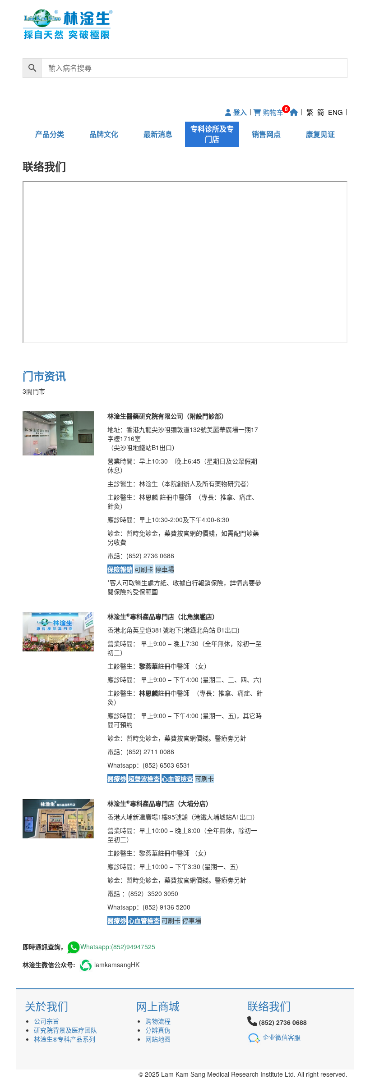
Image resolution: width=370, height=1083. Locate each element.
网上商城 (158, 1006)
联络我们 (269, 1006)
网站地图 (158, 1038)
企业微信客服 (282, 1037)
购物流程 (158, 1020)
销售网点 (266, 134)
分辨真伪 (158, 1029)
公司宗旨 (46, 1020)
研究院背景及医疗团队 (65, 1029)
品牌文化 (103, 134)
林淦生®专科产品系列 (64, 1038)
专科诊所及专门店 (212, 133)
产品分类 (49, 134)
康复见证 (320, 134)
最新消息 (157, 134)
